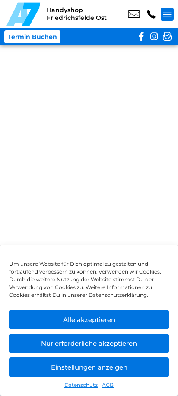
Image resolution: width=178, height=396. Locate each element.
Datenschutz (81, 385)
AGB (108, 385)
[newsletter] (167, 36)
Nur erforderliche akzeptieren (89, 343)
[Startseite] (23, 14)
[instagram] (154, 36)
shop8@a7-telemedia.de (133, 14)
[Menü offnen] (167, 14)
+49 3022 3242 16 (151, 14)
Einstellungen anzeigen (89, 367)
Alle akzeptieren (89, 320)
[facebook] (141, 36)
